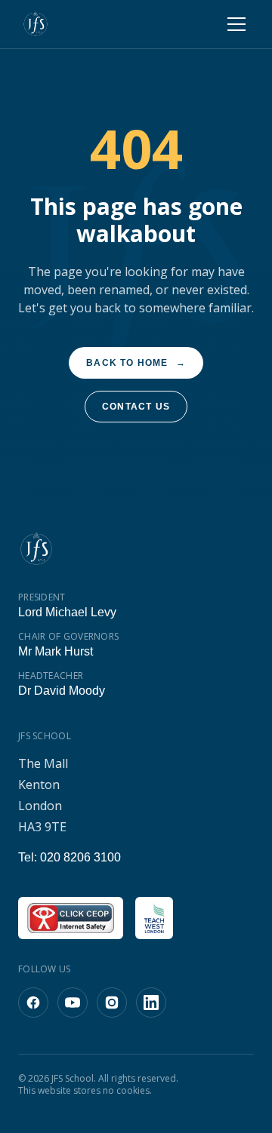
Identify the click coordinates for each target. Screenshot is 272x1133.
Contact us (136, 406)
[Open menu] (236, 24)
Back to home (136, 363)
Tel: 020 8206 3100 (67, 857)
